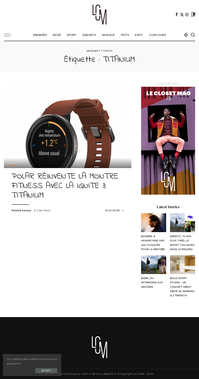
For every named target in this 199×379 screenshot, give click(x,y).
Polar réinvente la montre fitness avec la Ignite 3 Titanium (65, 186)
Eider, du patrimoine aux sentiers (152, 282)
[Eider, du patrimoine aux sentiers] (153, 264)
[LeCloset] (99, 14)
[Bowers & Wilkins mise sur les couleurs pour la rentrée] (153, 222)
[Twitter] (182, 14)
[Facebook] (177, 14)
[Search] (192, 35)
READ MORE (112, 210)
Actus (12, 163)
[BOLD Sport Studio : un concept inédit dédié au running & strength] (182, 264)
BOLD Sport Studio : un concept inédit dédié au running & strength (182, 286)
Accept (46, 370)
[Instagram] (187, 14)
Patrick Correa (21, 210)
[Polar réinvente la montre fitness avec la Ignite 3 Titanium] (67, 125)
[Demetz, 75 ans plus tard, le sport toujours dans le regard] (182, 222)
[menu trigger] (10, 35)
